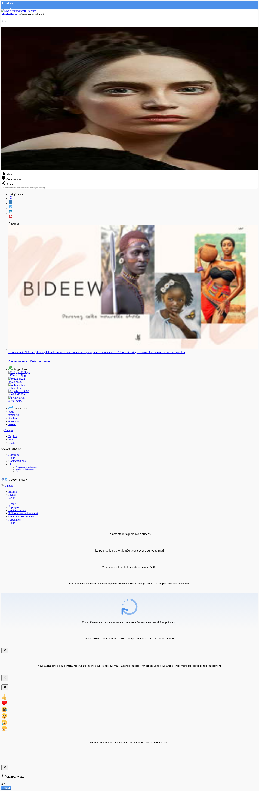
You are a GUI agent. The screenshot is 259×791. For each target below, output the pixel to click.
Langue (8, 430)
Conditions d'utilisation (25, 469)
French (12, 439)
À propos (13, 454)
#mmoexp (14, 414)
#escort (12, 424)
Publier (6, 787)
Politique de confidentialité (26, 467)
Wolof (11, 442)
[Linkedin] (133, 212)
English (12, 436)
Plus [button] (10, 464)
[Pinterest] (133, 217)
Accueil (12, 503)
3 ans (4, 21)
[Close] (4, 650)
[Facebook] (133, 202)
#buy (11, 411)
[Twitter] (133, 207)
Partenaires (20, 471)
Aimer (9, 174)
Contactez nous (17, 460)
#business (13, 421)
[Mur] (133, 198)
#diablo (12, 418)
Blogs (11, 457)
